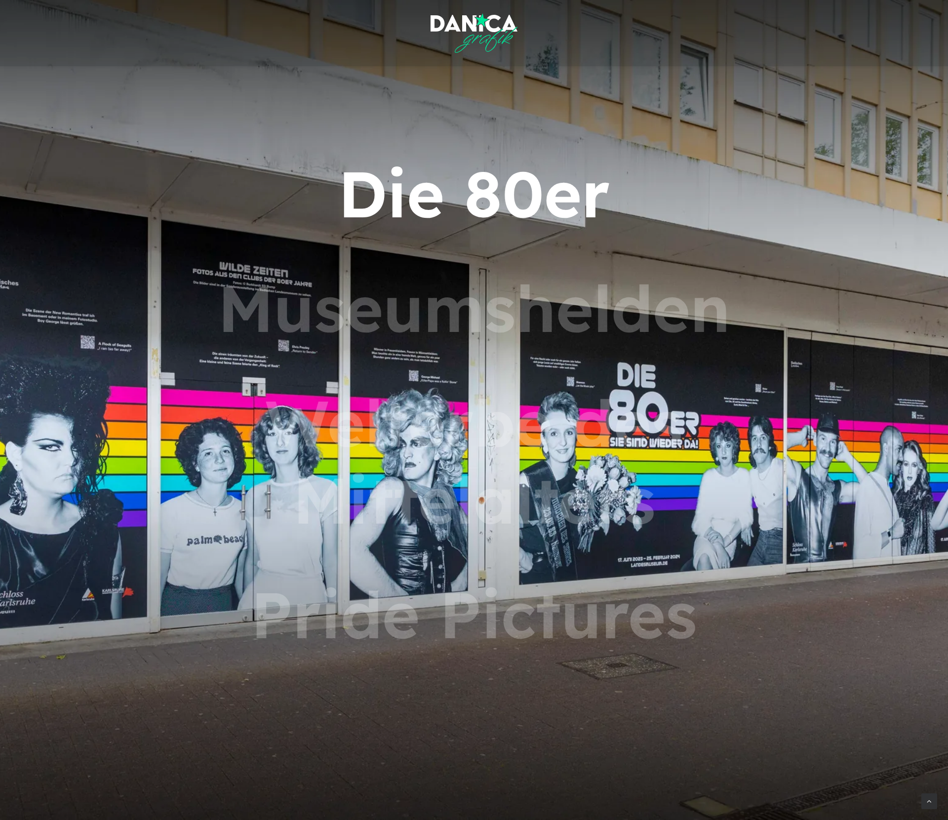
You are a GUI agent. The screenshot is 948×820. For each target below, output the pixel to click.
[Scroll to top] (929, 800)
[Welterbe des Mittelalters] (474, 461)
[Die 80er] (474, 193)
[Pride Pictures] (474, 614)
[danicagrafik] (474, 33)
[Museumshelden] (474, 308)
